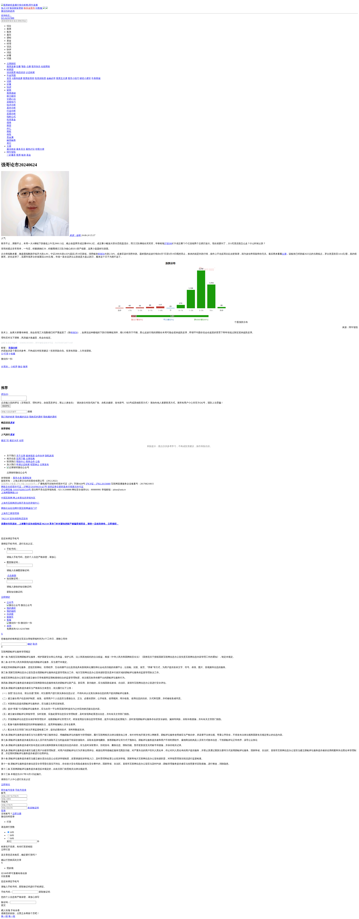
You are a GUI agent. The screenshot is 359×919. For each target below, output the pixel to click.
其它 (9, 143)
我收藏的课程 (50, 417)
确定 (30, 644)
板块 (23, 155)
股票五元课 (61, 78)
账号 (3, 793)
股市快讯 (35, 66)
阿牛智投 (11, 152)
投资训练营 (40, 78)
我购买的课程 (36, 417)
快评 (9, 87)
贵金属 (10, 137)
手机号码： (6, 892)
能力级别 (11, 96)
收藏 (13, 353)
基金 (28, 155)
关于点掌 (20, 455)
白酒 (284, 254)
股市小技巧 (73, 78)
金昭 (75, 235)
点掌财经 (11, 63)
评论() (4, 394)
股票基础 (11, 93)
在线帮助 (45, 66)
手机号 (4, 802)
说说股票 (11, 72)
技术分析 (11, 105)
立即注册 (16, 813)
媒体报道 (30, 455)
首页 (9, 78)
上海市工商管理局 (10, 513)
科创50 (101, 254)
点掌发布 (44, 464)
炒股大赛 (39, 149)
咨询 (9, 626)
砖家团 (10, 69)
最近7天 (5, 440)
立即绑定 (5, 597)
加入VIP (5, 8)
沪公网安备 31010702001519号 (16, 489)
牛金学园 (11, 75)
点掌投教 (30, 458)
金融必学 (51, 78)
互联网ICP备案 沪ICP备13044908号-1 (19, 484)
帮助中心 (20, 461)
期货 (9, 125)
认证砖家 (30, 72)
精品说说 (20, 72)
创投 (9, 134)
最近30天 (14, 440)
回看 (18, 66)
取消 (35, 644)
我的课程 (11, 608)
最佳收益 (11, 149)
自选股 (10, 614)
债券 (9, 122)
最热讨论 (30, 149)
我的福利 (11, 611)
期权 (9, 131)
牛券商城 (95, 78)
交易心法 (11, 99)
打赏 (6, 353)
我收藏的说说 (22, 417)
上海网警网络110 (9, 492)
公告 (37, 461)
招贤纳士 (34, 464)
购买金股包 (29, 8)
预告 (23, 66)
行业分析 (11, 111)
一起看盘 (11, 155)
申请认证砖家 (23, 464)
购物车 (10, 617)
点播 (28, 66)
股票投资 (26, 478)
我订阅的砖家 (8, 417)
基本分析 (11, 108)
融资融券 (11, 140)
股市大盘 (17, 478)
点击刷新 (11, 575)
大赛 (9, 146)
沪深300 (168, 243)
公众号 (10, 602)
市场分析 (12, 348)
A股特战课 (17, 78)
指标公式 (11, 116)
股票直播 (11, 66)
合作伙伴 (39, 455)
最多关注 (20, 149)
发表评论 (6, 406)
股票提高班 (28, 78)
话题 (9, 81)
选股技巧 (11, 102)
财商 (9, 90)
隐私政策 (49, 455)
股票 (18, 155)
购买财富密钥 (16, 8)
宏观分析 (11, 113)
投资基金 (11, 119)
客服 (9, 620)
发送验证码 (33, 808)
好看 (9, 84)
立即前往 (5, 784)
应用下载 (20, 458)
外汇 (9, 128)
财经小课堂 (85, 78)
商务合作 (30, 461)
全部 (21, 440)
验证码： (5, 902)
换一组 (4, 916)
